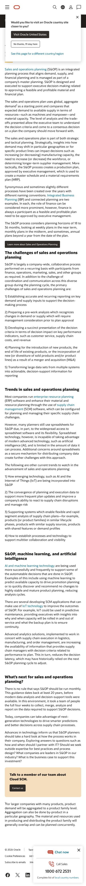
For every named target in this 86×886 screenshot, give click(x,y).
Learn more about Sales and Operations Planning (32, 244)
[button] (7, 7)
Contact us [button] (17, 788)
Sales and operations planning (26, 69)
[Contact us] (78, 7)
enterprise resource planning (54, 397)
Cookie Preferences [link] (15, 855)
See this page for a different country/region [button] (37, 54)
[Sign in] (70, 7)
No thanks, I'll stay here (25, 44)
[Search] (54, 7)
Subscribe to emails (15, 862)
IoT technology (32, 606)
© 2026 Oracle (12, 849)
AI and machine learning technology (30, 566)
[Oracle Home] (17, 7)
